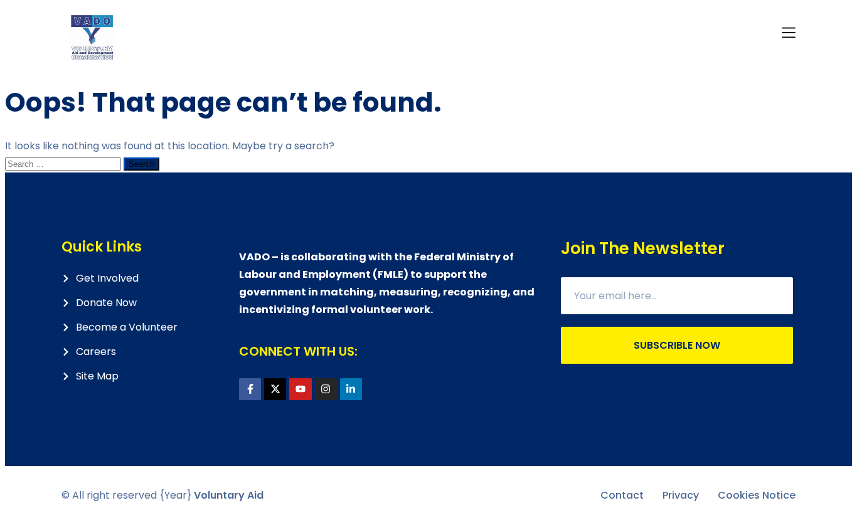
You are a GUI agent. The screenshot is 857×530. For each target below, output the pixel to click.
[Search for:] (64, 163)
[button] (788, 33)
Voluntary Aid (228, 495)
